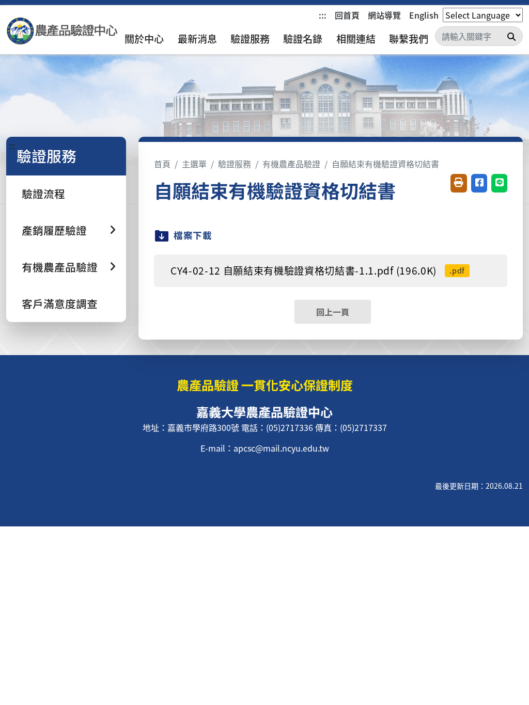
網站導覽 (384, 15)
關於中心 (144, 38)
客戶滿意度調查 (60, 303)
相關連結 (356, 38)
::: (322, 15)
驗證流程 (43, 193)
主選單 (194, 163)
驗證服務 (250, 38)
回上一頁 (332, 312)
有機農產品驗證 (291, 163)
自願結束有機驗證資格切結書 (385, 163)
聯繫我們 (408, 38)
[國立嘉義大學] (62, 31)
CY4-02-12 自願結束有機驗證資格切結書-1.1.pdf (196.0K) (317, 270)
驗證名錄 (302, 38)
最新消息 (197, 38)
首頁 (162, 163)
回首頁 (347, 15)
